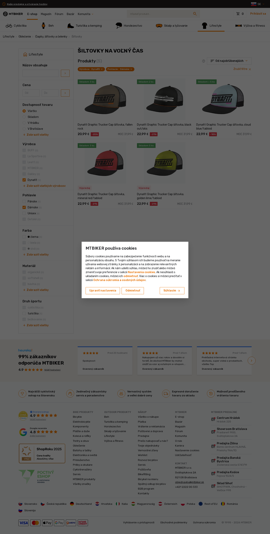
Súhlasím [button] (172, 291)
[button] (131, 276)
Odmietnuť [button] (133, 290)
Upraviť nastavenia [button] (102, 290)
